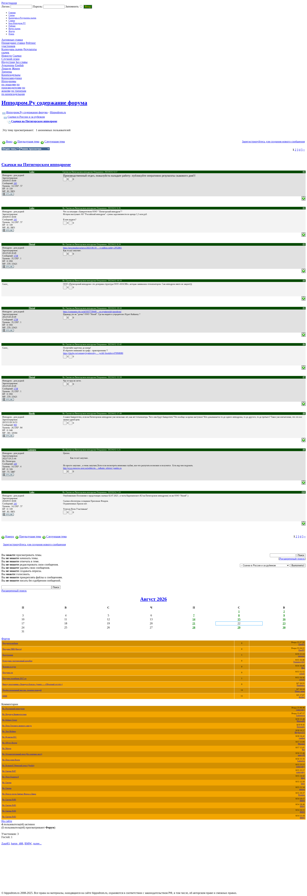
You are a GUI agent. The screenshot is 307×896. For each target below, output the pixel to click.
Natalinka (301, 685)
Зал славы (21, 62)
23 (284, 623)
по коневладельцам (13, 94)
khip (303, 778)
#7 (304, 377)
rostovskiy (300, 710)
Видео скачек (14, 28)
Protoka (301, 795)
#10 (303, 492)
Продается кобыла (10, 643)
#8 (304, 413)
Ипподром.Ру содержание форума (27, 112)
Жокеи (16, 68)
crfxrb (302, 674)
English (19, 65)
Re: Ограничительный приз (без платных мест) (22, 754)
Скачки (17, 55)
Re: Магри (6, 748)
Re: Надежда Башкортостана (14, 714)
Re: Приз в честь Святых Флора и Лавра (19, 794)
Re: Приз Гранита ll (10, 777)
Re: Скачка (6, 783)
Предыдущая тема (28, 141)
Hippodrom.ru (58, 112)
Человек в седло (9, 667)
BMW (302, 801)
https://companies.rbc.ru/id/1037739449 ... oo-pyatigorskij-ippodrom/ (92, 311)
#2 (304, 208)
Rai (303, 749)
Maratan (301, 744)
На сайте (6, 821)
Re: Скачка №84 (9, 811)
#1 (304, 172)
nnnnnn (301, 656)
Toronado (301, 727)
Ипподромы (8, 81)
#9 (304, 449)
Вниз (9, 141)
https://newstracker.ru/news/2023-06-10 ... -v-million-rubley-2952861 (92, 248)
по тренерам (18, 90)
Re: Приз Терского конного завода (17, 726)
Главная (12, 12)
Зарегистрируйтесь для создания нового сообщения (273, 141)
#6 (304, 344)
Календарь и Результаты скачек (22, 18)
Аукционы (7, 65)
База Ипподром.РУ (17, 23)
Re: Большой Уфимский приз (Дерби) (18, 765)
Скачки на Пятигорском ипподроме (34, 121)
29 (239, 627)
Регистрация (9, 2)
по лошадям (8, 84)
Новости (6, 55)
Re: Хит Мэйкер (9, 731)
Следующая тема (54, 141)
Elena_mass (300, 691)
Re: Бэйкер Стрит (9, 720)
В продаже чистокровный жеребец (17, 661)
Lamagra (32, 449)
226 (15, 464)
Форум (12, 31)
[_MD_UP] (303, 197)
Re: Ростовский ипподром (13, 709)
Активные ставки (12, 39)
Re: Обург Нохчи (9, 743)
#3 (304, 244)
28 (193, 627)
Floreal (32, 244)
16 (284, 619)
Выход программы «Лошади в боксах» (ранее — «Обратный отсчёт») (32, 684)
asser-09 (301, 755)
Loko (31, 172)
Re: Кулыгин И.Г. (9, 737)
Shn (303, 668)
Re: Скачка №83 (9, 817)
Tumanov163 (299, 662)
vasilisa (302, 738)
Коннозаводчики (11, 78)
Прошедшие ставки (13, 42)
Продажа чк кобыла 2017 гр (14, 678)
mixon (302, 789)
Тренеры (6, 71)
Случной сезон (10, 58)
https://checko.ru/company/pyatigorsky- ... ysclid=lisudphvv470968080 (93, 353)
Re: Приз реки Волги (11, 760)
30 (284, 627)
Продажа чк (7, 673)
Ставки (12, 20)
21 (193, 623)
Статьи (12, 15)
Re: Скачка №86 (9, 800)
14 (193, 619)
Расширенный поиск (292, 558)
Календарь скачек (12, 49)
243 (15, 183)
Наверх (9, 536)
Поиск (11, 34)
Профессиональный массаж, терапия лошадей (22, 690)
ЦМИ (4, 696)
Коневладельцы (10, 74)
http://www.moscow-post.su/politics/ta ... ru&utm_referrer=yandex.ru (92, 468)
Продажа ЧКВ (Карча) (12, 649)
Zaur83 (301, 644)
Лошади (6, 68)
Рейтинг (12, 26)
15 (239, 619)
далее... (37, 843)
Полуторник (7, 655)
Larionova (300, 715)
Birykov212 (300, 732)
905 (15, 425)
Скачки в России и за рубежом (26, 116)
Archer (302, 697)
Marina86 (301, 721)
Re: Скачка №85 (9, 805)
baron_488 (17, 843)
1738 (16, 256)
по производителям (11, 86)
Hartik (32, 413)
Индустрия (8, 62)
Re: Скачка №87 (9, 771)
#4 (304, 280)
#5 (304, 308)
